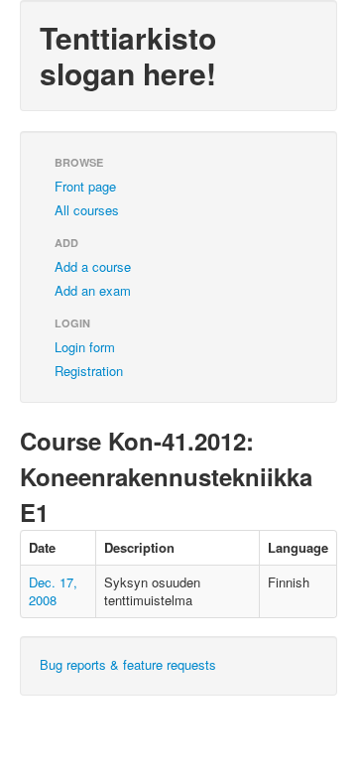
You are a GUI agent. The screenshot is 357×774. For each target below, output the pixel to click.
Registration (89, 370)
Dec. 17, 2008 (53, 591)
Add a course (93, 266)
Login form (85, 346)
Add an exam (93, 290)
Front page (85, 186)
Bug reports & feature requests (128, 664)
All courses (87, 209)
